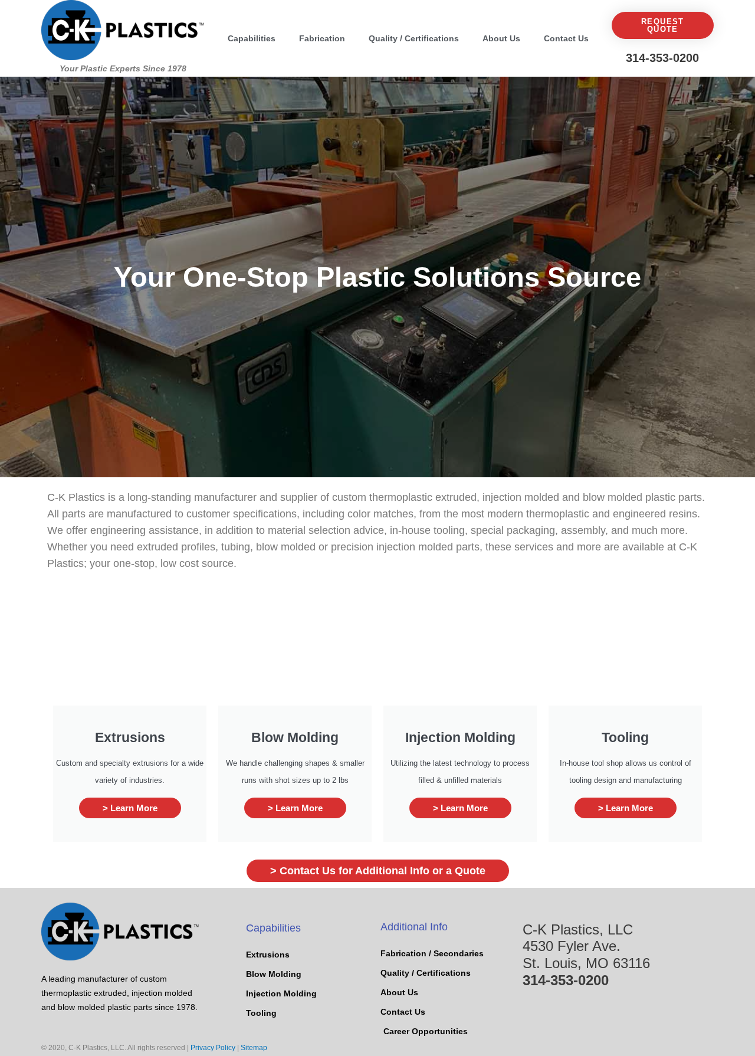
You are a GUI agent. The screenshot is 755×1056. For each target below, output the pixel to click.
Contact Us (566, 38)
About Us (501, 38)
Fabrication (322, 38)
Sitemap (254, 1048)
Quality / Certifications (414, 38)
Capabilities (251, 38)
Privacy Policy (213, 1048)
